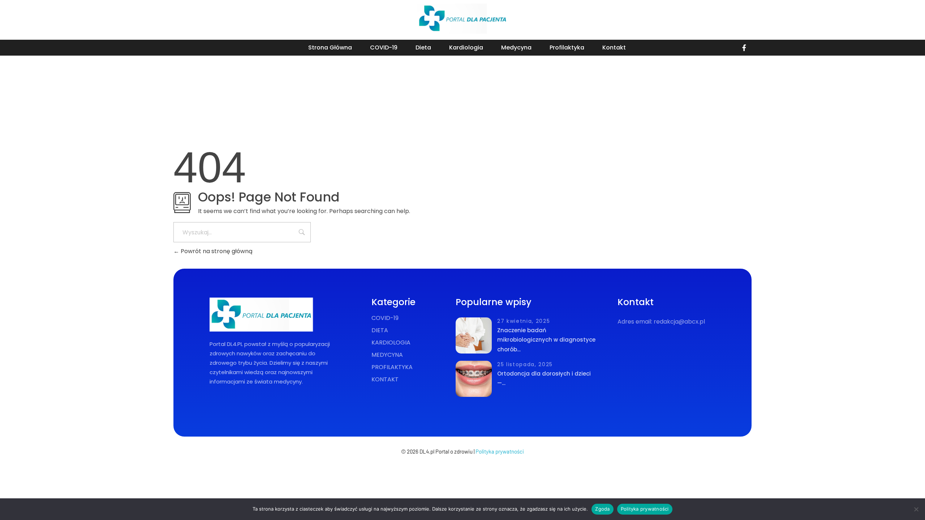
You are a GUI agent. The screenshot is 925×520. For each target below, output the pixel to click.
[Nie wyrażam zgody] (916, 509)
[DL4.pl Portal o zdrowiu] (462, 19)
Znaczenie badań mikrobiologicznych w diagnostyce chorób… (546, 339)
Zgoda (602, 509)
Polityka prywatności (500, 451)
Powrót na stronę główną (216, 251)
